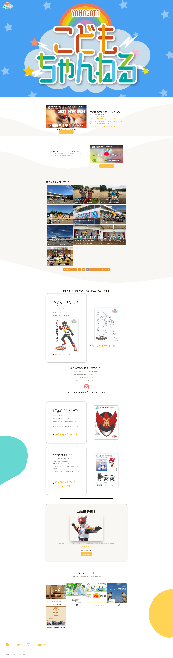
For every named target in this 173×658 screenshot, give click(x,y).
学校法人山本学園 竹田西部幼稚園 (84, 240)
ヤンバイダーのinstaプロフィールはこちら (86, 392)
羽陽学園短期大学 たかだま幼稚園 (57, 220)
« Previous (67, 269)
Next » (107, 269)
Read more (62, 202)
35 (102, 269)
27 (79, 269)
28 (83, 269)
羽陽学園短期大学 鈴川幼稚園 (82, 200)
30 (91, 269)
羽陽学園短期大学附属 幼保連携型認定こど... (59, 262)
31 (95, 269)
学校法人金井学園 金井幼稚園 (55, 200)
